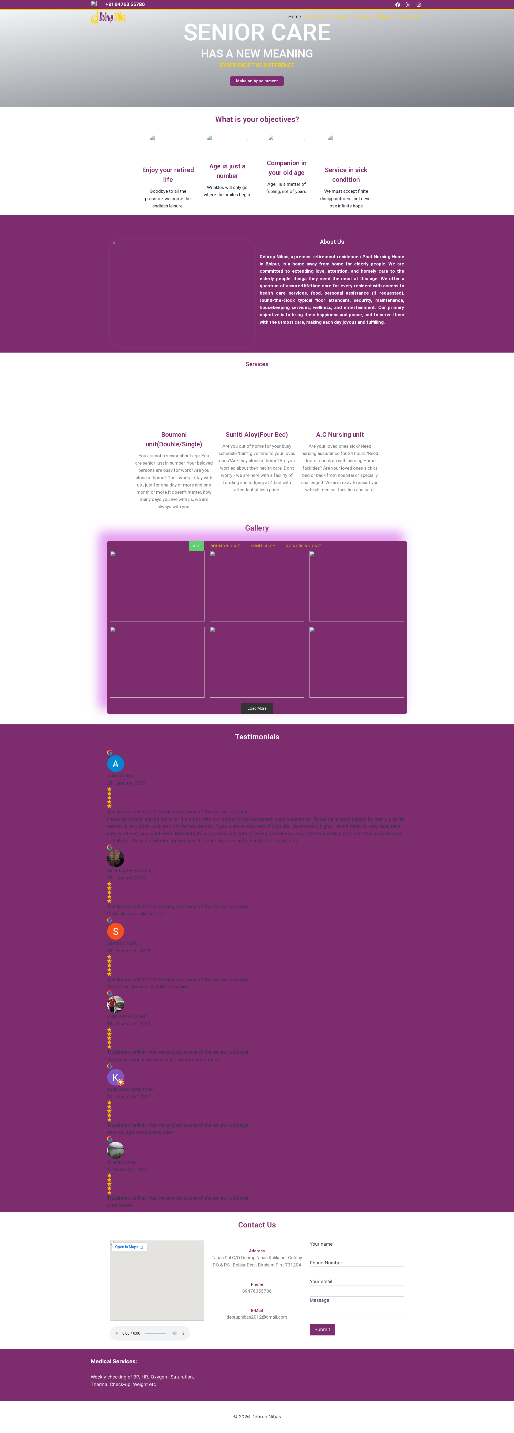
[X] (408, 4)
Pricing (363, 16)
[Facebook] (397, 4)
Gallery (383, 16)
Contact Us (408, 16)
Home (294, 16)
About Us (317, 16)
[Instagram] (418, 4)
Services (341, 16)
